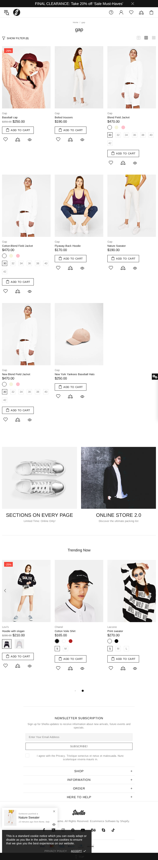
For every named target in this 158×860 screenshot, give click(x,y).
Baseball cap (9, 117)
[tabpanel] (79, 620)
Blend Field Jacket (118, 117)
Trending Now (79, 550)
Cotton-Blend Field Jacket (17, 245)
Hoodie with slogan (13, 631)
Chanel (59, 627)
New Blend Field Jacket (16, 374)
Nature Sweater (116, 245)
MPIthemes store (16, 12)
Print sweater (115, 631)
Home (75, 22)
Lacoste (112, 627)
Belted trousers (64, 117)
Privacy (60, 755)
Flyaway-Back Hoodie (68, 245)
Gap (4, 113)
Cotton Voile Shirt (65, 631)
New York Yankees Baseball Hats (75, 374)
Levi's (5, 627)
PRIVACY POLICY (55, 851)
